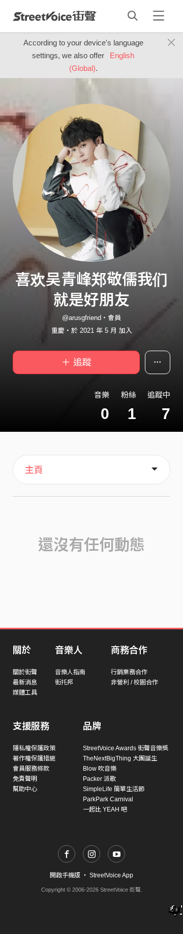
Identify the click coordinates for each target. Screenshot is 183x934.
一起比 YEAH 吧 (105, 809)
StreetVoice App (111, 875)
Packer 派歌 (99, 778)
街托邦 (64, 682)
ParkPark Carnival (108, 799)
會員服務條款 (31, 768)
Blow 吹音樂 (99, 768)
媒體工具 (25, 692)
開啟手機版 (65, 875)
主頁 (34, 470)
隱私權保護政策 (34, 748)
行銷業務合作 (129, 672)
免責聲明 (25, 778)
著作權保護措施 (34, 758)
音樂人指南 (70, 672)
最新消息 (25, 682)
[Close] (171, 43)
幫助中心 (25, 789)
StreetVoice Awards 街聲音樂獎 (125, 748)
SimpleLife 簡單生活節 (113, 789)
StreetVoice (55, 16)
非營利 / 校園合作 (134, 682)
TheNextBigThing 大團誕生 (120, 758)
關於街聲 (25, 672)
